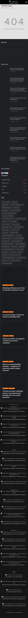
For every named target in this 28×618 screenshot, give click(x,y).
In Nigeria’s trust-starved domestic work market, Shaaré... (14, 427)
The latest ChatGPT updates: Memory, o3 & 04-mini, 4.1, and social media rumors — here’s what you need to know (18, 89)
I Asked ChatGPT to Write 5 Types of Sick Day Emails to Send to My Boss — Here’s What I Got (18, 159)
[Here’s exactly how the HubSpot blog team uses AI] (14, 499)
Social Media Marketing (8, 257)
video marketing (7, 263)
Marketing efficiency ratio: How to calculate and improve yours (13, 289)
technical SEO (15, 260)
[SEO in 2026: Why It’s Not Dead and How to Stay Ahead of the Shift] (14, 582)
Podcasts (5, 252)
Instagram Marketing (8, 235)
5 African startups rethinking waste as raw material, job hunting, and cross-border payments (18, 129)
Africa (14, 202)
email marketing (18, 227)
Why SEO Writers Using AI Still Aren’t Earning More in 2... (14, 598)
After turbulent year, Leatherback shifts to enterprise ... (14, 516)
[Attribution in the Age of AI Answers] (14, 590)
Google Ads (14, 232)
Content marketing (7, 215)
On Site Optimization (8, 249)
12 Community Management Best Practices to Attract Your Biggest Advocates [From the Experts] (17, 79)
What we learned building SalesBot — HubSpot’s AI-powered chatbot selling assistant (11, 367)
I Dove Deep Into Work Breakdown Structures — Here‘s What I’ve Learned (18, 148)
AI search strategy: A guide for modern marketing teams (18, 98)
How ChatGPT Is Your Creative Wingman (14, 576)
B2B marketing (6, 207)
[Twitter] (5, 173)
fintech (5, 229)
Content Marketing (18, 612)
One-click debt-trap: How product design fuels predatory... (14, 435)
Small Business (5, 192)
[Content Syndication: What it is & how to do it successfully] (14, 507)
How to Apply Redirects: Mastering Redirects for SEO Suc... (14, 523)
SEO (3, 189)
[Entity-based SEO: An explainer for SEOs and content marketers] (14, 466)
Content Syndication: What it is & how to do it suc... (14, 508)
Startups (5, 260)
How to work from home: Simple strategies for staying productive (17, 69)
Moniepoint (5, 246)
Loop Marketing (18, 238)
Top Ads (14, 571)
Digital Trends (5, 183)
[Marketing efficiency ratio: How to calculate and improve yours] (14, 451)
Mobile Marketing (9, 612)
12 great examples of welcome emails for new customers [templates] (18, 108)
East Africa (5, 224)
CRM (4, 221)
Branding (5, 210)
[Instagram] (2, 173)
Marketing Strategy (7, 243)
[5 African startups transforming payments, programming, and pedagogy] (14, 416)
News (14, 246)
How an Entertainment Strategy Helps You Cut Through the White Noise (18, 138)
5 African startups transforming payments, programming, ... (14, 419)
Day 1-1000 (12, 221)
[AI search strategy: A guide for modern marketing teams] (14, 458)
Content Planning (7, 218)
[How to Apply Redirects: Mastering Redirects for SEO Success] (14, 521)
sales (20, 252)
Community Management (9, 213)
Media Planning (20, 243)
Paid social (20, 249)
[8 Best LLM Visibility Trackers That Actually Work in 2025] (14, 604)
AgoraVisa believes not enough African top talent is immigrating (18, 118)
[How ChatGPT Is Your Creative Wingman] (14, 575)
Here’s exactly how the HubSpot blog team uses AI (14, 501)
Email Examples (6, 227)
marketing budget (16, 241)
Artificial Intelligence (17, 204)
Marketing (4, 186)
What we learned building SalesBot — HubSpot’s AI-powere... (14, 476)
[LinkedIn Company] (4, 173)
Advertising (6, 202)
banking (16, 207)
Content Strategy (20, 218)
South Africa (21, 257)
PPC (13, 252)
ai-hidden (5, 204)
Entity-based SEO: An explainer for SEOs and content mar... (14, 468)
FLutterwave (15, 229)
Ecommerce (15, 224)
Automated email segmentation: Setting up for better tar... (14, 483)
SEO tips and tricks (14, 254)
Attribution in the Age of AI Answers (14, 591)
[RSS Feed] (7, 173)
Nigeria (21, 246)
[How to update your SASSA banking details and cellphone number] (14, 492)
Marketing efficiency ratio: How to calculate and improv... (14, 453)
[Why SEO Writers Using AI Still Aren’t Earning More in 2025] (14, 597)
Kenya (18, 235)
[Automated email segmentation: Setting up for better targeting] (14, 481)
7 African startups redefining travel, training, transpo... (14, 443)
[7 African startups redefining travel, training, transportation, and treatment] (14, 440)
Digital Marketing (6, 179)
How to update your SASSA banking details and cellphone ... (14, 494)
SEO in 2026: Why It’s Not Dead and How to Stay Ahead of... (14, 584)
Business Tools (15, 210)
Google (5, 232)
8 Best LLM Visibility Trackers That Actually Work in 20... (14, 605)
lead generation (6, 238)
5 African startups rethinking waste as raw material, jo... (14, 411)
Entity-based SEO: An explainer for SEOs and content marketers (14, 341)
